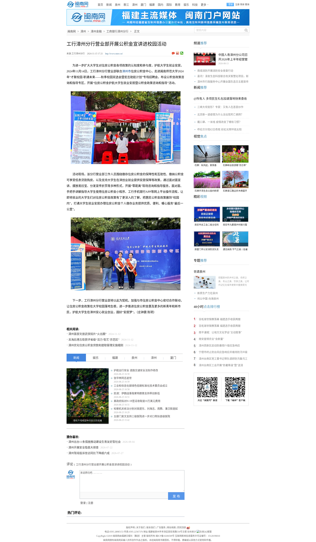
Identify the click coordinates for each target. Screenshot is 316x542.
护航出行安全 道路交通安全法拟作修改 (136, 370)
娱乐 (186, 4)
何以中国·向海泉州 (208, 298)
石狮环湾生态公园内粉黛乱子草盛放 (207, 191)
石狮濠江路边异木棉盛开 (235, 191)
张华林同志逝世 (123, 378)
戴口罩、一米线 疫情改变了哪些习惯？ (219, 122)
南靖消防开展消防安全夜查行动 (215, 70)
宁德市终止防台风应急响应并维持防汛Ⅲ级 (223, 352)
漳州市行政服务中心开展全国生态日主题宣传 (223, 81)
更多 (203, 4)
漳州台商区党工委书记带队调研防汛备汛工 (223, 358)
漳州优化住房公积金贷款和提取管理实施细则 (95, 345)
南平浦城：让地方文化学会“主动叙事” (220, 332)
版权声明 (130, 527)
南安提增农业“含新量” (211, 339)
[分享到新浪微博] (177, 53)
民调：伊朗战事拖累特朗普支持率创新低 (137, 393)
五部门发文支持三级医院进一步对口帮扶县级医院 (142, 416)
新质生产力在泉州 (207, 293)
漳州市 (126, 71)
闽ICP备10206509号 (165, 536)
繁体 (247, 4)
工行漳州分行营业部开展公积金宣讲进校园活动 (103, 464)
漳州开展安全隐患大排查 (83, 447)
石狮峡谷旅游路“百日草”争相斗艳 (235, 165)
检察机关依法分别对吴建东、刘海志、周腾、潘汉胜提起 (146, 408)
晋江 (126, 4)
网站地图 (171, 527)
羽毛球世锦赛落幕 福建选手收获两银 (219, 319)
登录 (83, 502)
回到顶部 (181, 527)
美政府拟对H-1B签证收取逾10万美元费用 (137, 401)
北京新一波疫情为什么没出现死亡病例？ (220, 114)
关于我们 (140, 527)
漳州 (135, 4)
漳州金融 (96, 31)
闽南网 (71, 31)
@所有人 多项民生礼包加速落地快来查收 (220, 98)
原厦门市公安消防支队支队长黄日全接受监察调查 (207, 249)
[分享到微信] (181, 53)
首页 (100, 4)
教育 (177, 4)
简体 (242, 4)
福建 (152, 4)
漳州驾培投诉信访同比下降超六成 (89, 453)
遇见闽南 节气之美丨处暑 (235, 249)
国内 (160, 4)
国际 (169, 4)
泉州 (117, 4)
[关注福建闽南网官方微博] (188, 527)
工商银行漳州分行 (117, 31)
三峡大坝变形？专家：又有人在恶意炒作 (220, 107)
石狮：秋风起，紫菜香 (206, 165)
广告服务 (161, 527)
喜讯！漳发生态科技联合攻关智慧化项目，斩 (223, 76)
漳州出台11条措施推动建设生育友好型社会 (94, 441)
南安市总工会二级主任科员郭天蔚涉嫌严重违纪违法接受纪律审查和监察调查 (207, 225)
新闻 (109, 4)
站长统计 (191, 532)
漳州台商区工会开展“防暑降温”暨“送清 (221, 365)
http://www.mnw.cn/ (114, 53)
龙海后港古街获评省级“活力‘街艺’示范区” (93, 339)
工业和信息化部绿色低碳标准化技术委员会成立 (141, 385)
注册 (237, 4)
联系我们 (150, 527)
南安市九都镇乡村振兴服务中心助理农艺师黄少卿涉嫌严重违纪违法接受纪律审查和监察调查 (235, 225)
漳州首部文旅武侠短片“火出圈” (87, 333)
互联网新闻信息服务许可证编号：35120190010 (197, 536)
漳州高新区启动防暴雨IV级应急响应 (219, 345)
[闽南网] (78, 4)
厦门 (143, 4)
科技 (195, 4)
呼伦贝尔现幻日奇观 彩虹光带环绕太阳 (219, 129)
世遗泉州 (199, 271)
